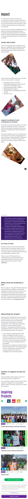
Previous (2, 401)
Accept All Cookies (14, 496)
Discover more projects (14, 480)
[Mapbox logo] (4, 215)
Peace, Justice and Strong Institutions (4, 401)
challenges (4, 262)
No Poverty (13, 401)
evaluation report (19, 299)
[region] (14, 192)
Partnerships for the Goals (9, 401)
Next (26, 401)
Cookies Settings (14, 492)
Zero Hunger (18, 401)
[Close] (25, 485)
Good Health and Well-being (23, 401)
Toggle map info (25, 168)
